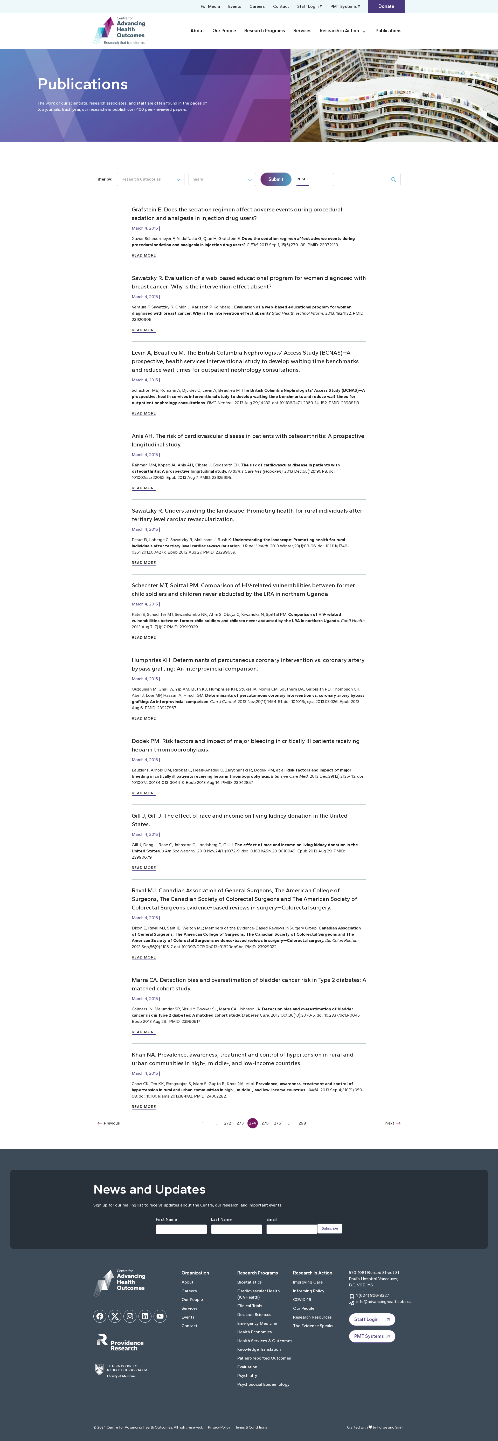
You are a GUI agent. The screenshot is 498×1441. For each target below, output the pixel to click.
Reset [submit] (302, 179)
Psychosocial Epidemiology (263, 1384)
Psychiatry (247, 1375)
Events (234, 6)
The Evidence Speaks (313, 1325)
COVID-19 (302, 1299)
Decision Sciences (254, 1314)
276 (277, 1123)
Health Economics (254, 1331)
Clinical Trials (249, 1305)
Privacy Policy (219, 1427)
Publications (389, 30)
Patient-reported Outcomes (264, 1358)
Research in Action (339, 30)
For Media (210, 6)
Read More (144, 255)
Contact (281, 6)
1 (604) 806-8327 (372, 1295)
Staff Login (308, 6)
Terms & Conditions (251, 1427)
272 (227, 1123)
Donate (386, 6)
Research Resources (312, 1317)
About (197, 30)
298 (302, 1123)
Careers (257, 6)
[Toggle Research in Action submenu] (366, 30)
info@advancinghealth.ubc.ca (384, 1301)
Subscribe (330, 1228)
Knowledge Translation (259, 1349)
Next (389, 1123)
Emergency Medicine (257, 1323)
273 (240, 1123)
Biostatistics (249, 1282)
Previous (112, 1123)
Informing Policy (308, 1290)
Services (302, 30)
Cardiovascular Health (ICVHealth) (258, 1294)
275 (264, 1123)
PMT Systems (343, 6)
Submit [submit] (275, 179)
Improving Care (308, 1282)
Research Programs (264, 30)
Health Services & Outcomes (264, 1340)
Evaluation (247, 1366)
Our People (224, 30)
